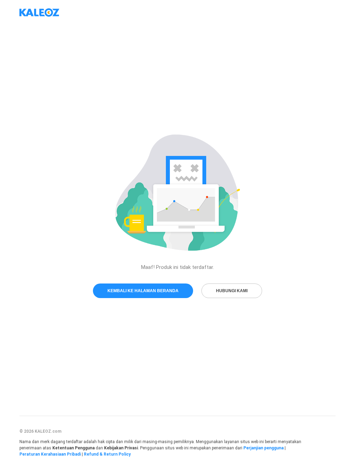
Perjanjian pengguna (263, 448)
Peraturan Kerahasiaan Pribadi (50, 454)
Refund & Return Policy (107, 454)
